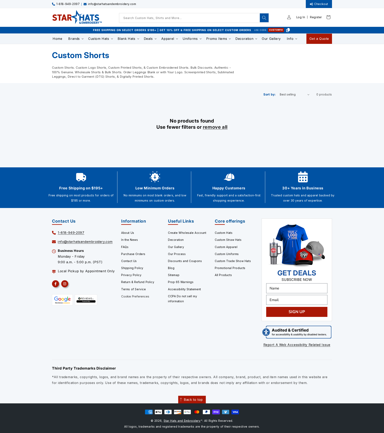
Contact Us (129, 261)
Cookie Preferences (135, 296)
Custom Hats (224, 232)
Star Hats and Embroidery (182, 420)
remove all (215, 127)
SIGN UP (297, 311)
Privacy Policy (131, 275)
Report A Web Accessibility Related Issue (296, 345)
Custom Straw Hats (228, 239)
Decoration (176, 239)
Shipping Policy (132, 268)
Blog (171, 268)
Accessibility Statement (184, 289)
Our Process (177, 254)
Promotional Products (230, 268)
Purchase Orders (133, 254)
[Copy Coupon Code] (288, 30)
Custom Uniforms (227, 254)
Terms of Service (133, 289)
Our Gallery (176, 247)
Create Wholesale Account (187, 232)
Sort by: (269, 94)
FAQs (124, 247)
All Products (223, 275)
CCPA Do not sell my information (182, 298)
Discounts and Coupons (185, 261)
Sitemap (173, 275)
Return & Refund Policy (137, 282)
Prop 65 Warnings (181, 282)
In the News (129, 239)
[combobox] (194, 17)
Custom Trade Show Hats (233, 261)
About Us (127, 232)
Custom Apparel (226, 247)
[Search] (264, 17)
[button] (75, 39)
